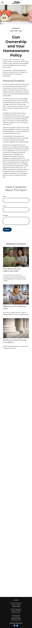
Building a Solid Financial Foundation (14, 341)
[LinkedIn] (17, 625)
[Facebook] (14, 625)
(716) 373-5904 (16, 606)
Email (4, 206)
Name (4, 196)
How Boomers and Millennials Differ (11, 270)
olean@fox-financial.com (16, 623)
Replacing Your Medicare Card (14, 307)
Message (5, 215)
